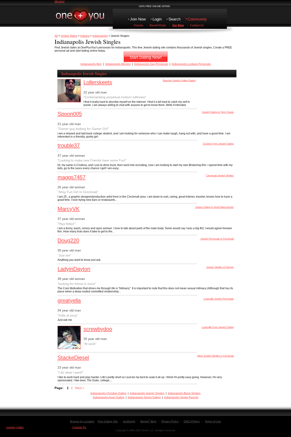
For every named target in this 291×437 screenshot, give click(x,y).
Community (197, 19)
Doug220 (68, 240)
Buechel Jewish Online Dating (179, 80)
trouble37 (69, 145)
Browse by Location (82, 421)
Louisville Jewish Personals (218, 298)
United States (69, 36)
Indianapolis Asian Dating (108, 397)
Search (174, 19)
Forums (138, 25)
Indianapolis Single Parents (181, 397)
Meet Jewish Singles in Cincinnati (215, 355)
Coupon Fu (79, 427)
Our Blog (178, 25)
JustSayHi (129, 421)
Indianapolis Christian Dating (108, 393)
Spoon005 (70, 114)
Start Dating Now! (146, 57)
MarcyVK (69, 209)
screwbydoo (97, 329)
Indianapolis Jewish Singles (147, 393)
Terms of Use (213, 421)
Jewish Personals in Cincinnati (217, 238)
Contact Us (197, 25)
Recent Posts (158, 25)
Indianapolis (100, 36)
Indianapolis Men (91, 64)
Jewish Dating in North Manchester (214, 207)
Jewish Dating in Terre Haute (218, 112)
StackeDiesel (73, 357)
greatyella (69, 300)
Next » (79, 388)
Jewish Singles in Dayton (220, 267)
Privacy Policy (170, 421)
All (56, 36)
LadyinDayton (74, 269)
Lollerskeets (97, 82)
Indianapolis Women (118, 64)
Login (157, 19)
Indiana (85, 36)
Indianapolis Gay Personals (151, 64)
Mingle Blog (148, 421)
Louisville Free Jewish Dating (218, 327)
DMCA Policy (192, 421)
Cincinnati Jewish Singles (220, 175)
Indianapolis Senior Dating (144, 397)
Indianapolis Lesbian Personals (191, 64)
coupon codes (15, 427)
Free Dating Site (108, 421)
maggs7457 (71, 177)
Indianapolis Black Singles (184, 393)
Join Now (138, 19)
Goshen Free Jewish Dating (218, 143)
